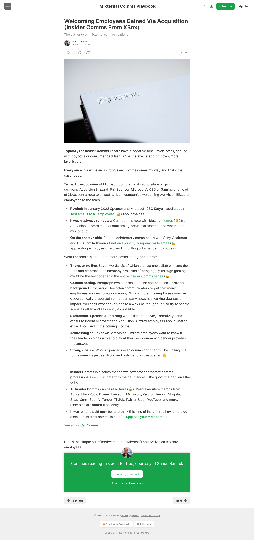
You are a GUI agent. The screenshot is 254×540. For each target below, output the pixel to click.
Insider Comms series (146, 276)
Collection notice (150, 515)
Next (179, 500)
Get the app (144, 524)
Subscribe (225, 6)
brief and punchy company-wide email (139, 243)
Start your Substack (118, 524)
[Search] (203, 6)
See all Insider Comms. (82, 425)
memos (167, 221)
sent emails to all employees (92, 214)
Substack (110, 532)
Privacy (125, 515)
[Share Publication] (211, 6)
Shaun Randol (80, 41)
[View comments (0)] (79, 52)
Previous (77, 500)
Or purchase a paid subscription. (127, 482)
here (122, 389)
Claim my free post (127, 474)
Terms (135, 515)
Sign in (243, 6)
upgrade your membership (146, 417)
